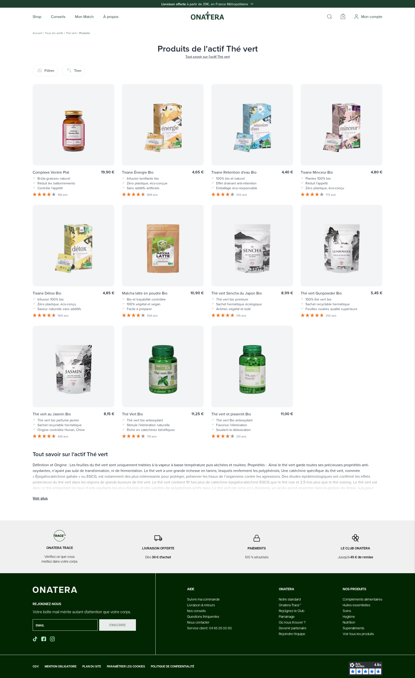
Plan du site (91, 666)
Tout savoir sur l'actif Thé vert (207, 56)
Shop (37, 16)
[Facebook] (44, 639)
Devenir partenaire (292, 628)
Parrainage (287, 616)
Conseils (58, 16)
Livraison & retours (201, 605)
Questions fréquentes (203, 616)
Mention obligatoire (61, 666)
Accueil (37, 33)
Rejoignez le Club (291, 610)
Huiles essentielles (356, 605)
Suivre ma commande (203, 599)
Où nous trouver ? (292, 622)
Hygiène (349, 616)
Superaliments (353, 628)
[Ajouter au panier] (105, 155)
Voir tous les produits (358, 633)
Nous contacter (198, 622)
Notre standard (290, 599)
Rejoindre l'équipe (292, 633)
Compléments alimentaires (362, 599)
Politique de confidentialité (172, 666)
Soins (347, 610)
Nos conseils (196, 610)
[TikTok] (35, 639)
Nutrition (349, 622)
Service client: (209, 628)
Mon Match (84, 16)
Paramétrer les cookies (126, 666)
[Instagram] (53, 639)
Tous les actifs (54, 33)
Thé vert (71, 33)
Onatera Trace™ (290, 605)
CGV (36, 666)
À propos (110, 16)
